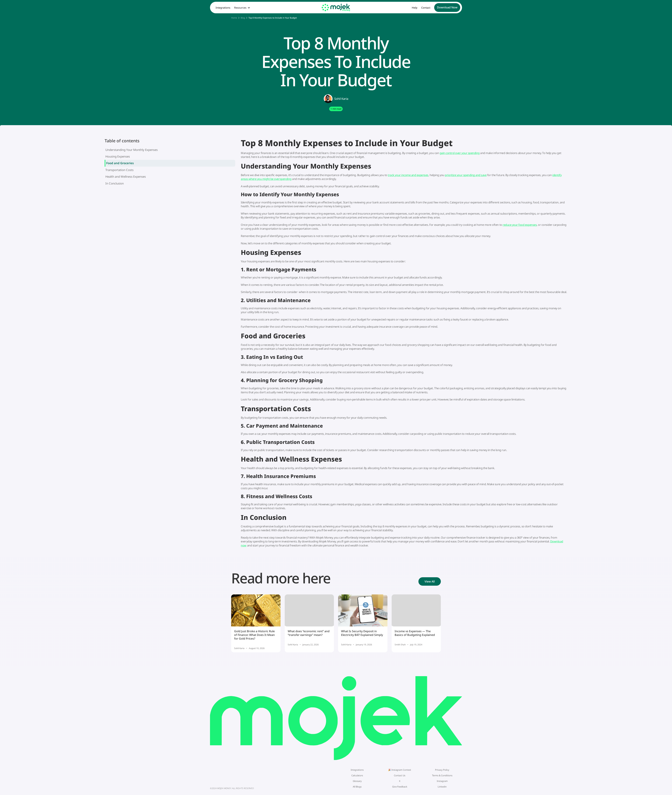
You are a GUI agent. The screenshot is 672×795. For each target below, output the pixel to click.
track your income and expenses (408, 175)
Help (414, 7)
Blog (243, 18)
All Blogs (357, 786)
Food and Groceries (120, 163)
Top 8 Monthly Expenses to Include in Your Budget (272, 18)
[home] (336, 7)
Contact (425, 7)
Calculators (357, 775)
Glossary (357, 781)
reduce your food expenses (520, 225)
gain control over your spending (460, 153)
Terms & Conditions (442, 775)
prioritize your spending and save (465, 175)
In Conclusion (114, 183)
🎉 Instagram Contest (399, 769)
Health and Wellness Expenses (125, 177)
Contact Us (399, 775)
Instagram (442, 781)
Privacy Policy (442, 769)
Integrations (223, 7)
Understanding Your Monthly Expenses (131, 150)
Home (234, 18)
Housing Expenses (117, 156)
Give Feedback (399, 786)
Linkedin (442, 786)
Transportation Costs (119, 170)
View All (430, 581)
